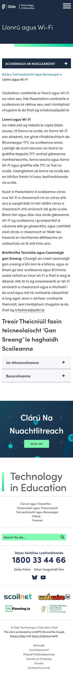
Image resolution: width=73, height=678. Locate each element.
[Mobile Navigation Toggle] (67, 7)
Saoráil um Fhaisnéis (39, 659)
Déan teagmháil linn (49, 569)
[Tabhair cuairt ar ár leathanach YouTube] (43, 577)
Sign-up (37, 444)
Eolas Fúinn (22, 569)
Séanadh (39, 645)
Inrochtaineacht (39, 650)
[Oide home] (18, 6)
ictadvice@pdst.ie (29, 309)
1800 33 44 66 (39, 559)
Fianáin (39, 663)
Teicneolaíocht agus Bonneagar (36, 74)
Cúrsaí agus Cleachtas (35, 504)
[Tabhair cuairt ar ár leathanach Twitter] (34, 577)
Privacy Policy (18, 635)
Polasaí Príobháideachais (39, 654)
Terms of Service (41, 635)
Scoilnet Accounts (39, 668)
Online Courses (37, 518)
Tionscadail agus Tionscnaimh (37, 508)
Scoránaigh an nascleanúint (30, 63)
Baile (6, 74)
